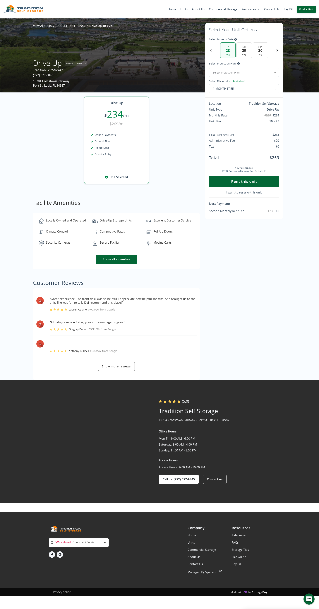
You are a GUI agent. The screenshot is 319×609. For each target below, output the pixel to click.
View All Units (42, 26)
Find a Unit (306, 9)
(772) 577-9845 (43, 75)
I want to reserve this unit (244, 192)
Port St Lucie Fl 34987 (70, 26)
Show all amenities (116, 259)
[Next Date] (277, 50)
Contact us (215, 479)
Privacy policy (62, 592)
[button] (52, 554)
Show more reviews (116, 366)
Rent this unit (244, 181)
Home (192, 535)
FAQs (235, 542)
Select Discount (227, 81)
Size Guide (239, 557)
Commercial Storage (202, 550)
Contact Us (195, 564)
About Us (194, 557)
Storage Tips (240, 550)
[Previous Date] (211, 50)
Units (191, 542)
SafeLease (239, 535)
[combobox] (244, 72)
